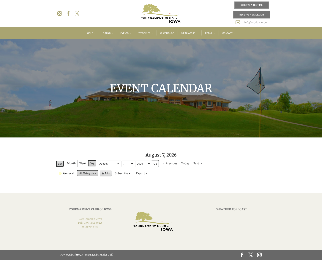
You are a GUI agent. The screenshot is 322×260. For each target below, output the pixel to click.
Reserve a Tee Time (252, 5)
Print (105, 174)
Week (82, 163)
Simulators (188, 33)
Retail (208, 33)
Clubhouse (167, 33)
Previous (171, 163)
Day (92, 163)
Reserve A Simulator (251, 14)
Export (140, 173)
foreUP (79, 254)
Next (196, 163)
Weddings (144, 33)
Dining (107, 33)
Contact (227, 33)
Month (71, 163)
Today (185, 163)
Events (124, 33)
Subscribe (121, 173)
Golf (90, 33)
